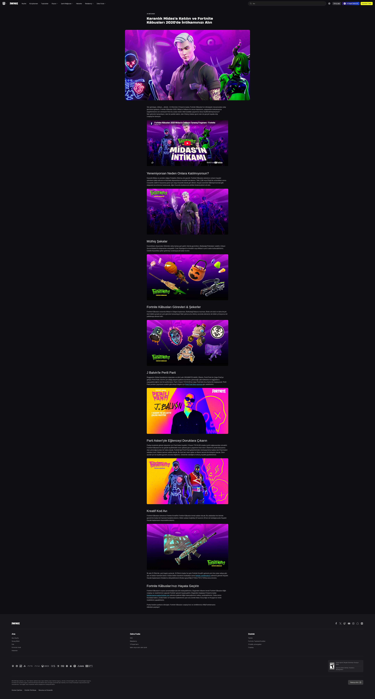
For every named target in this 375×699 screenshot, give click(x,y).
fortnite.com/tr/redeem (203, 575)
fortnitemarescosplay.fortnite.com (158, 595)
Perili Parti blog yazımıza (193, 384)
